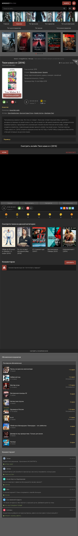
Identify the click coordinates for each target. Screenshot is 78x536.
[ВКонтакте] (61, 208)
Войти (66, 3)
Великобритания (36, 72)
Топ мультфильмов (67, 24)
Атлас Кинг (9, 464)
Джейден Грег (49, 113)
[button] (35, 53)
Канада (45, 72)
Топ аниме (38, 28)
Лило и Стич (9, 474)
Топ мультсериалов (14, 28)
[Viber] (67, 208)
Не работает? (71, 152)
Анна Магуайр (14, 110)
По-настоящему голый (13, 505)
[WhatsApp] (70, 208)
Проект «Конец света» (13, 516)
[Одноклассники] (64, 208)
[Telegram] (73, 208)
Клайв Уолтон (39, 113)
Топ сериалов (49, 24)
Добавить (70, 262)
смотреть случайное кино (39, 351)
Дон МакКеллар (13, 113)
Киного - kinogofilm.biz (20, 59)
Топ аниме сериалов (64, 28)
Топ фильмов (33, 24)
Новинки (19, 24)
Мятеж (7, 485)
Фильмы (31, 59)
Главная (6, 24)
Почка (7, 495)
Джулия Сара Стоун (26, 113)
